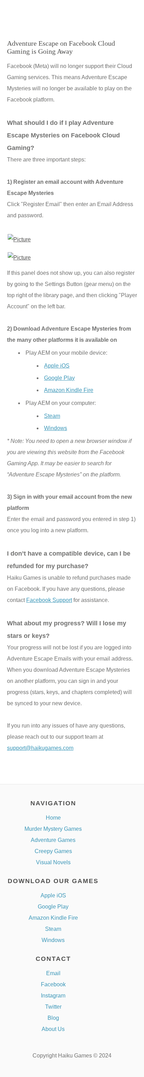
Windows (55, 428)
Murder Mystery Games (53, 829)
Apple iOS (57, 366)
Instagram (53, 996)
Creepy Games (53, 851)
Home (53, 818)
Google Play (59, 378)
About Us (53, 1029)
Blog (53, 1018)
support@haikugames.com (40, 748)
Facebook (53, 984)
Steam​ (53, 929)
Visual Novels (53, 862)
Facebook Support (49, 600)
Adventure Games (53, 840)
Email (53, 973)
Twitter (53, 1007)
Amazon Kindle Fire (68, 390)
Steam (52, 416)
